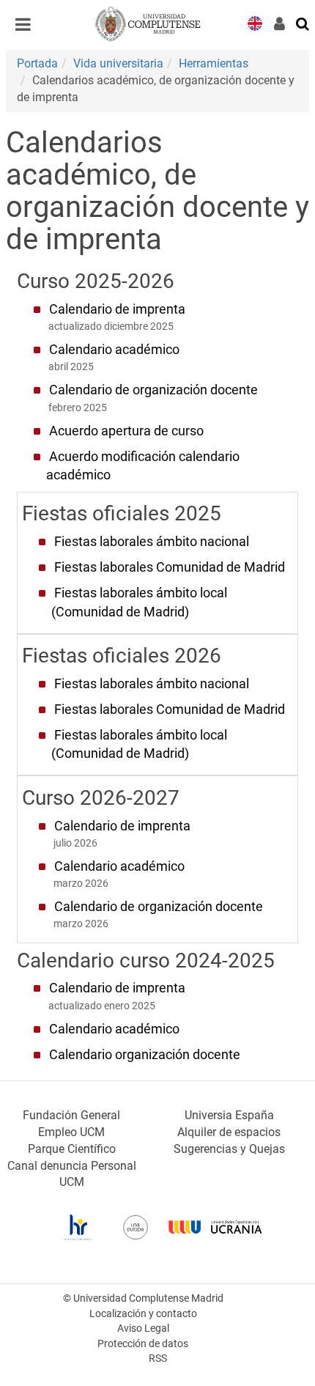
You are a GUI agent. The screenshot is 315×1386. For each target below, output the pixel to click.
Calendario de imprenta (117, 309)
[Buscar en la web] (303, 22)
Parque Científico (72, 1149)
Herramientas (213, 63)
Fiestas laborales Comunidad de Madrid (169, 567)
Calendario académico (114, 349)
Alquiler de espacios (229, 1132)
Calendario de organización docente (153, 390)
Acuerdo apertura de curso (126, 431)
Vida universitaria (118, 63)
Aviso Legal (143, 1328)
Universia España (229, 1115)
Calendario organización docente (144, 1054)
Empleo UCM (71, 1132)
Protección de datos (142, 1344)
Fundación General (71, 1115)
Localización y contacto (143, 1314)
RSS (158, 1358)
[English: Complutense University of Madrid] (255, 22)
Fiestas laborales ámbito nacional (151, 541)
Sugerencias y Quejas (229, 1149)
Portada (37, 63)
